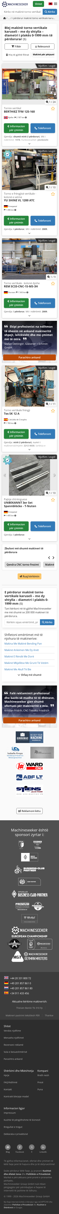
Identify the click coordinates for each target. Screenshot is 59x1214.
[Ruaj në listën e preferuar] (53, 108)
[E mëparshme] (5, 84)
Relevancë (43, 46)
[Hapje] (29, 143)
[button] (55, 4)
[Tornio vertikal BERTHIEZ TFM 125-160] (29, 84)
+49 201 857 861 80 (21, 988)
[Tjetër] (54, 84)
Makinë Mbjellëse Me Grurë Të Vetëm (26, 663)
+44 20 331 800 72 (20, 978)
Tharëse (49, 1015)
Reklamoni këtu (30, 811)
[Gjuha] (50, 4)
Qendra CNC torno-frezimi (23, 564)
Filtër (17, 46)
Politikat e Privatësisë (22, 1204)
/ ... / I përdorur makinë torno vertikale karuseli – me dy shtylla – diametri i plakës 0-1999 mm (31, 18)
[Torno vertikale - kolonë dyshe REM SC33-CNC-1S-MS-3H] (29, 259)
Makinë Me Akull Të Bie (17, 669)
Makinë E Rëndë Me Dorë (19, 656)
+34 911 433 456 (19, 993)
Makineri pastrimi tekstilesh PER (23, 1015)
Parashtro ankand (30, 357)
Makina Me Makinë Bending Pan (23, 643)
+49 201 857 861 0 (20, 983)
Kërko (51, 12)
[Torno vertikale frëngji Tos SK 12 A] (29, 386)
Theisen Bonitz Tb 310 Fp (29, 1007)
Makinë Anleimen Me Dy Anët (21, 650)
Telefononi (44, 128)
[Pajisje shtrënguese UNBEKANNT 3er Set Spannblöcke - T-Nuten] (29, 475)
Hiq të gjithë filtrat (18, 54)
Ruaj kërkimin (30, 576)
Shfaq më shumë (30, 675)
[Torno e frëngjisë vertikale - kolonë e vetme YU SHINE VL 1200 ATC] (29, 169)
